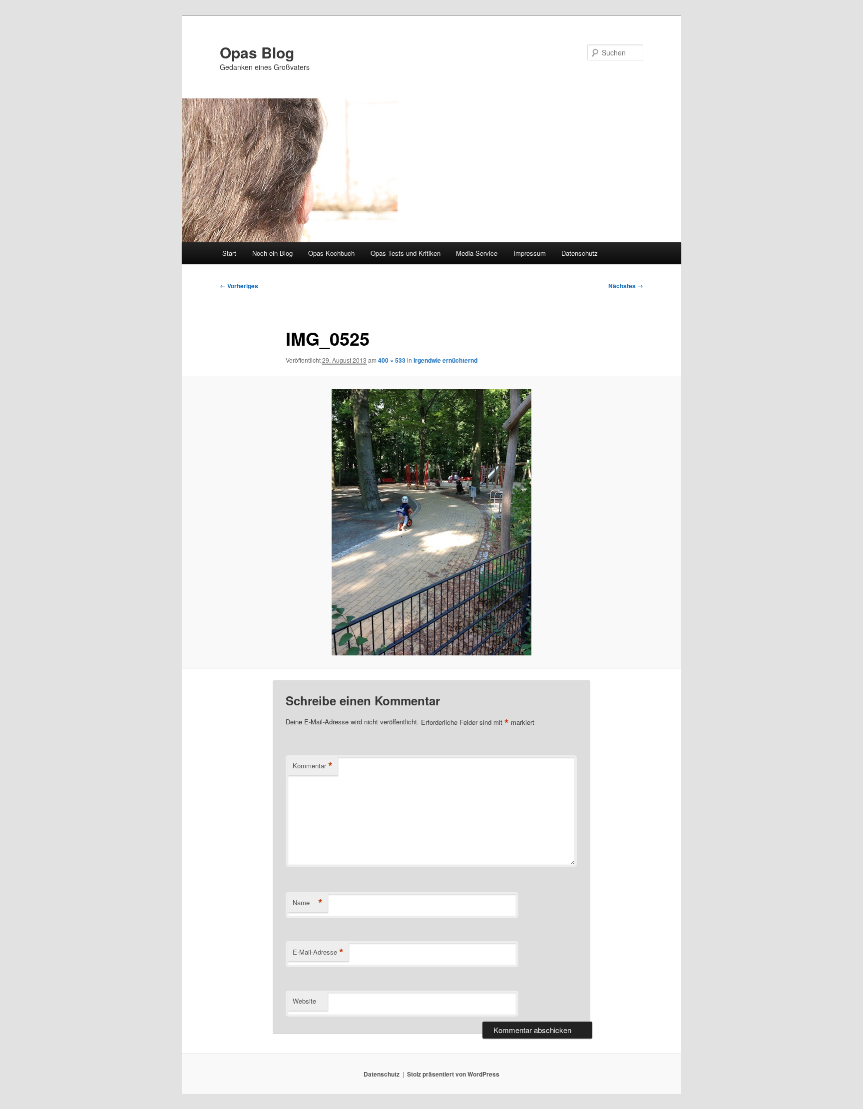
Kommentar (313, 766)
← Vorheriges (239, 285)
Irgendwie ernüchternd (445, 360)
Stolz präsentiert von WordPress (453, 1074)
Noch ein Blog (272, 253)
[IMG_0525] (431, 522)
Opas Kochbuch (331, 253)
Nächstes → (625, 285)
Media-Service (476, 253)
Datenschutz (579, 253)
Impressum (529, 253)
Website (304, 1001)
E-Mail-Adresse (318, 952)
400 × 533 (392, 360)
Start (229, 253)
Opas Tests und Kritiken (405, 253)
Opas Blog (257, 52)
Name (308, 903)
